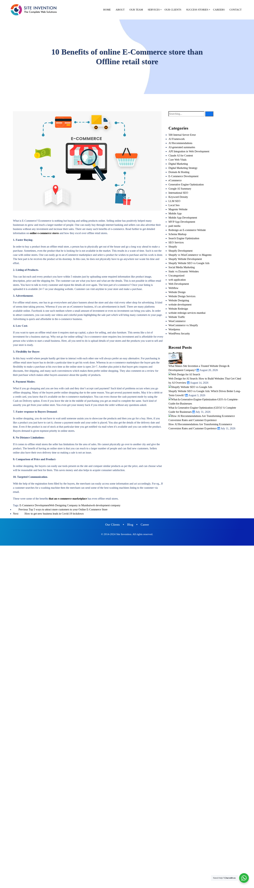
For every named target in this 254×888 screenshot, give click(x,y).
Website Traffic (176, 316)
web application (177, 279)
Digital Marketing (178, 163)
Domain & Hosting (178, 172)
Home (107, 9)
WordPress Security (179, 333)
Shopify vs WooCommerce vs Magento (189, 254)
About (120, 9)
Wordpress (174, 329)
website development (179, 304)
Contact (235, 9)
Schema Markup (177, 234)
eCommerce (175, 180)
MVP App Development (181, 221)
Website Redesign (178, 308)
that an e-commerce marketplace (68, 498)
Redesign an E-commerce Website (187, 230)
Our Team (136, 9)
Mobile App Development (182, 217)
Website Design (177, 292)
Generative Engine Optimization (186, 184)
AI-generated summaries (181, 147)
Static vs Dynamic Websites (183, 271)
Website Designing (178, 300)
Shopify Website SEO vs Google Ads (188, 263)
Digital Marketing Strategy (182, 167)
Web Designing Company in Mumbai (69, 505)
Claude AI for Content (180, 155)
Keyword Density (178, 196)
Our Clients (172, 9)
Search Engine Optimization (183, 238)
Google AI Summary (179, 188)
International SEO (178, 192)
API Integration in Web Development (188, 151)
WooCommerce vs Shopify (183, 325)
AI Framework (176, 138)
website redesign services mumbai (186, 312)
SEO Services (176, 242)
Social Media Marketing (181, 267)
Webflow (173, 288)
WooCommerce (177, 321)
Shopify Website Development (185, 259)
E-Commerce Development (34, 505)
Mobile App (175, 213)
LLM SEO (174, 201)
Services (154, 9)
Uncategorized (176, 275)
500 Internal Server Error (182, 134)
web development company (105, 505)
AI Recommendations (180, 143)
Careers (219, 9)
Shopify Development (180, 250)
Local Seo (174, 205)
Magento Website (177, 209)
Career (145, 524)
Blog (130, 524)
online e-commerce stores (44, 233)
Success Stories (197, 9)
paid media (174, 225)
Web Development (178, 283)
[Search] (209, 113)
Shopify (172, 246)
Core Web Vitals (177, 159)
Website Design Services (181, 296)
